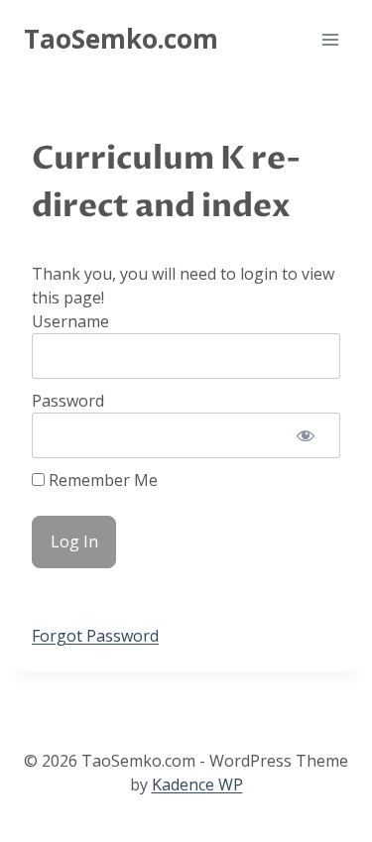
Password (68, 401)
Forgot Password (95, 636)
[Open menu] (329, 39)
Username (70, 321)
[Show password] (305, 435)
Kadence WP (197, 784)
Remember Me (101, 480)
